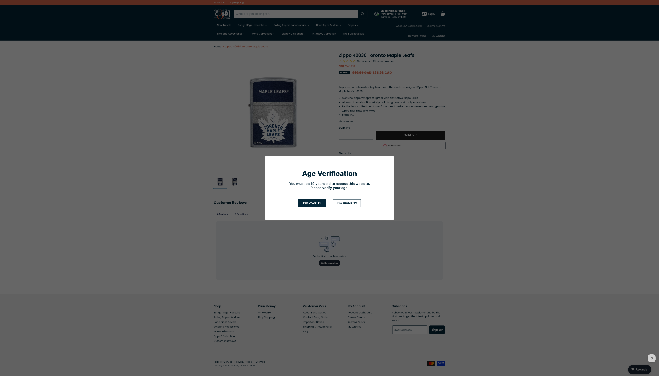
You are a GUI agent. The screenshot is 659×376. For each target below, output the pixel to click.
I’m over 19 (312, 203)
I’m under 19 (347, 203)
